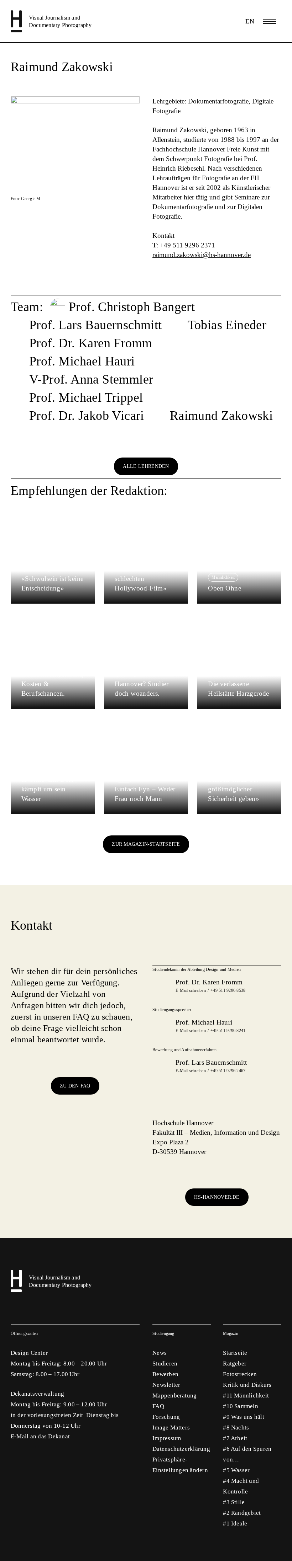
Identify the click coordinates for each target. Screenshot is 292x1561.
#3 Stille (234, 1502)
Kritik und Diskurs (247, 1384)
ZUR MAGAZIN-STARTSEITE (146, 844)
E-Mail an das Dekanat (40, 1436)
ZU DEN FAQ (75, 1086)
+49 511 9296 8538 (227, 990)
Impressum (166, 1438)
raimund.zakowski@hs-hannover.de (201, 254)
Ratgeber (234, 1363)
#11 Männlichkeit (246, 1395)
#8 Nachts (236, 1427)
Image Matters (171, 1427)
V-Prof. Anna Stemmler (91, 379)
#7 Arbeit (235, 1438)
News (159, 1352)
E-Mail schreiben (191, 990)
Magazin (230, 1333)
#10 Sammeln (240, 1406)
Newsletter (166, 1384)
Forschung (166, 1416)
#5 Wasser (236, 1470)
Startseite (235, 1352)
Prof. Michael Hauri (82, 361)
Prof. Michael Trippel (86, 397)
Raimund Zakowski (221, 415)
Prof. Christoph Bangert (132, 307)
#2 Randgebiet (242, 1512)
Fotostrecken (240, 1374)
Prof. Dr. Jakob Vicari (86, 415)
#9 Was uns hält (243, 1416)
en (249, 21)
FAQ (158, 1406)
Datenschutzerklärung (181, 1448)
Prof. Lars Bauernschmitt (95, 325)
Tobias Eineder (227, 325)
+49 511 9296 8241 (227, 1030)
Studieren (164, 1363)
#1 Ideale (235, 1523)
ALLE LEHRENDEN (146, 466)
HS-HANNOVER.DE (216, 1197)
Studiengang (163, 1333)
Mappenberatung (174, 1395)
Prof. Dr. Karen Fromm (90, 343)
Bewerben (165, 1374)
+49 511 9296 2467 (227, 1070)
